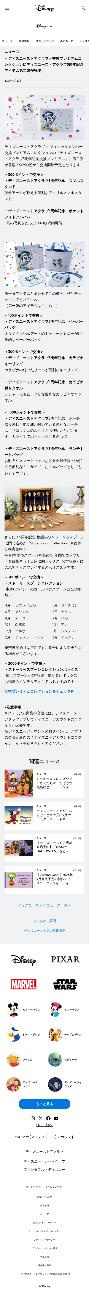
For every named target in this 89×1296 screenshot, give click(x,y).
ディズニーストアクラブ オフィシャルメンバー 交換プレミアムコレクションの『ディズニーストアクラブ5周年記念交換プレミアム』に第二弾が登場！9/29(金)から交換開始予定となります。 (44, 156)
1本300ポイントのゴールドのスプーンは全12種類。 (43, 586)
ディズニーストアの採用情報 (45, 931)
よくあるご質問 (44, 921)
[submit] (83, 8)
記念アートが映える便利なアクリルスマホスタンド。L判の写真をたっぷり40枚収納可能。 (44, 199)
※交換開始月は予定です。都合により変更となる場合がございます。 (43, 651)
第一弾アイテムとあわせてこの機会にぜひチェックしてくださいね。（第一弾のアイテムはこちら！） (43, 300)
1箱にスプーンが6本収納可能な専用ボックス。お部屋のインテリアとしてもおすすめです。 (43, 672)
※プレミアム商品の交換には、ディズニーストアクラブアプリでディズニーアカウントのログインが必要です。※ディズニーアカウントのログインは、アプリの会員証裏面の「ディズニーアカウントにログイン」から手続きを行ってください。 (43, 725)
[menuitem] (7, 8)
